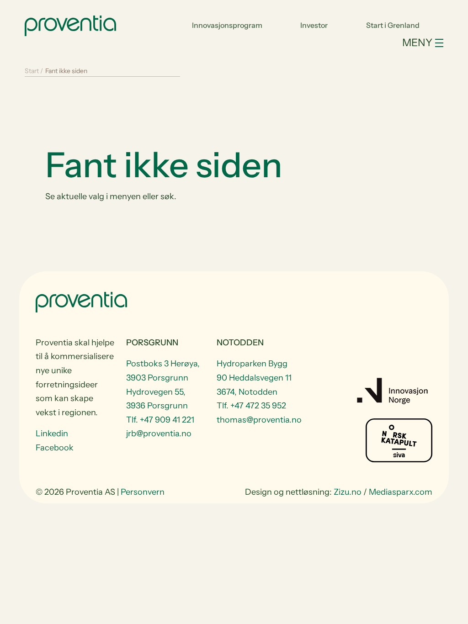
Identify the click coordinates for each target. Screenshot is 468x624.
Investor (314, 25)
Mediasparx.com (400, 492)
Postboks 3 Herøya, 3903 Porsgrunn (163, 371)
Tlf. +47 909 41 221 (160, 420)
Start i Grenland (393, 25)
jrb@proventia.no (158, 433)
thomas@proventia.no (256, 420)
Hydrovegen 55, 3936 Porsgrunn (157, 399)
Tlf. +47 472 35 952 (251, 406)
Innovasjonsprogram (227, 25)
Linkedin (52, 433)
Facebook (55, 448)
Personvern (143, 492)
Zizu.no (348, 492)
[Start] (70, 25)
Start (32, 71)
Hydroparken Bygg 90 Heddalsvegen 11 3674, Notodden (254, 378)
